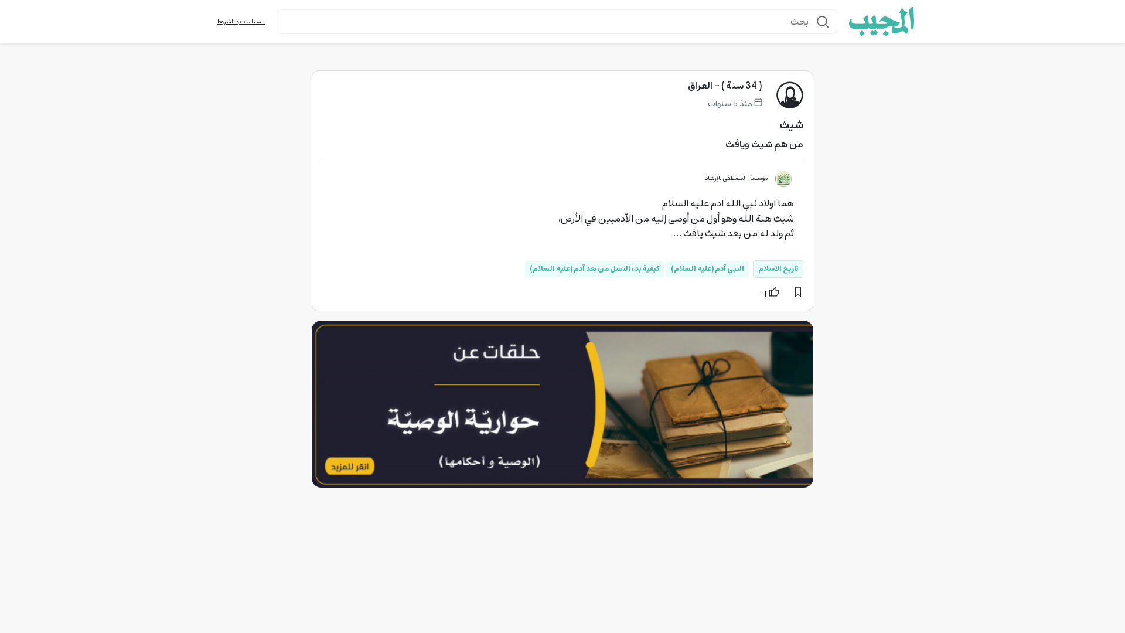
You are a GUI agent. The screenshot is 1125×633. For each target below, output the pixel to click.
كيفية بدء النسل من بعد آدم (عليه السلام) (594, 269)
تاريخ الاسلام (778, 269)
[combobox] (557, 21)
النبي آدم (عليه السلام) (707, 269)
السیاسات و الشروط (241, 22)
